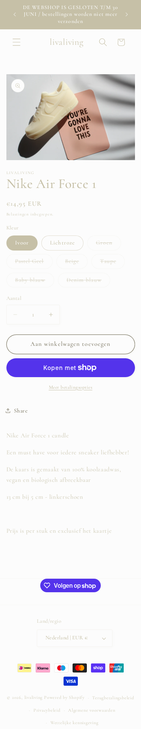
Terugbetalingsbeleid (113, 697)
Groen (108, 244)
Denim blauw (88, 281)
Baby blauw (34, 281)
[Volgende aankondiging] (126, 14)
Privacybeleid (47, 710)
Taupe (112, 263)
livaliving (33, 697)
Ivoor (22, 242)
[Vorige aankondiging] (14, 14)
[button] (17, 42)
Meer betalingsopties (70, 387)
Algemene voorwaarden (91, 710)
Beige (76, 263)
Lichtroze (62, 242)
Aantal (14, 298)
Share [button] (21, 410)
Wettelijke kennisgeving (74, 722)
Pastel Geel (34, 263)
